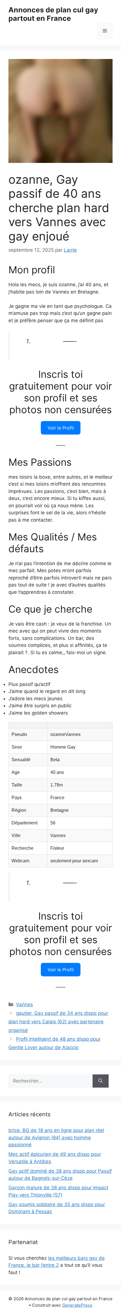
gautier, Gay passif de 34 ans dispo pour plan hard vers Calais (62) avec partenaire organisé (58, 1021)
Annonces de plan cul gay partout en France (53, 14)
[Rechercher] (101, 1081)
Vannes (24, 1004)
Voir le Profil (61, 428)
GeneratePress (77, 1305)
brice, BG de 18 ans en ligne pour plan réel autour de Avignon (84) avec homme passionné (56, 1137)
